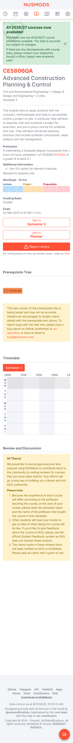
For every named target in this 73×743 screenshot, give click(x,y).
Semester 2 (13, 368)
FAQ (67, 253)
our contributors (46, 715)
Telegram (25, 689)
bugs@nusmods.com (20, 337)
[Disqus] (36, 612)
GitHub (12, 689)
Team (26, 693)
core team (61, 712)
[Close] (65, 43)
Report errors (39, 247)
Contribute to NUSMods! (36, 697)
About (16, 693)
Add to (36, 222)
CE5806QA (13, 291)
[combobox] (36, 222)
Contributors (41, 693)
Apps (59, 689)
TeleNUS (47, 689)
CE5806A (59, 154)
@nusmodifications (18, 712)
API (36, 689)
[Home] (36, 4)
